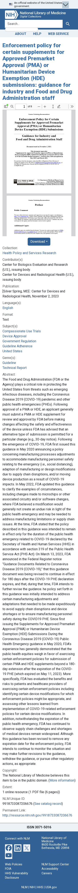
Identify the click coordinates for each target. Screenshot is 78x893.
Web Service (58, 34)
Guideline (9, 363)
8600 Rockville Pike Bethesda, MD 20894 (55, 846)
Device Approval (14, 336)
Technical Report (14, 368)
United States (12, 351)
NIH (32, 887)
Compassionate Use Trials (21, 331)
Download (37, 242)
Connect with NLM (17, 838)
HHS (40, 887)
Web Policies (13, 864)
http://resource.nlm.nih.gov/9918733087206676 (37, 815)
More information (62, 780)
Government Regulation (19, 341)
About (20, 34)
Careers (47, 873)
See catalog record (48, 804)
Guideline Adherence (17, 346)
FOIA (8, 869)
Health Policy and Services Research (29, 253)
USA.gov (51, 887)
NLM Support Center (55, 864)
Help (37, 34)
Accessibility (50, 869)
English (7, 308)
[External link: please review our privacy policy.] (8, 848)
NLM (24, 887)
